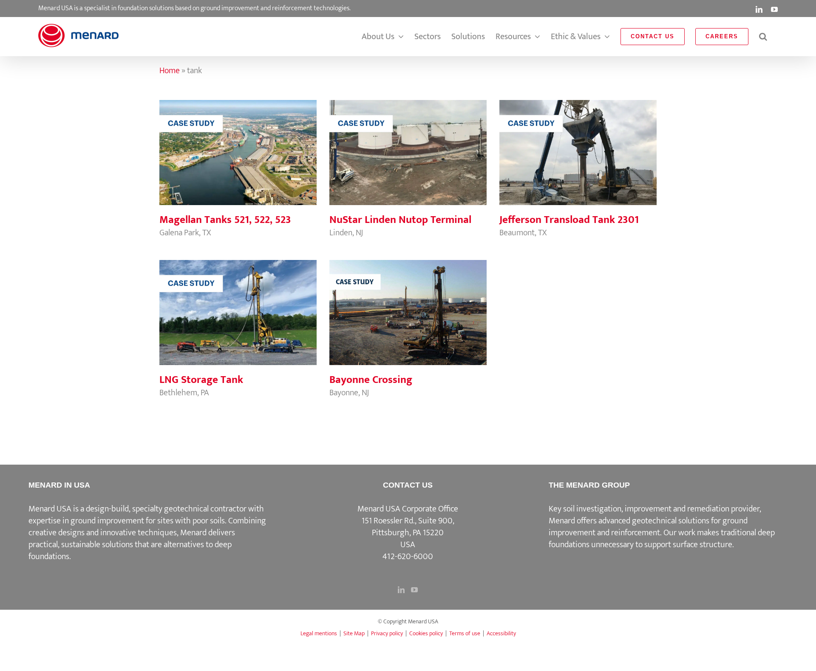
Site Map (354, 633)
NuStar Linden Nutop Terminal (408, 143)
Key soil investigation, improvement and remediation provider (654, 509)
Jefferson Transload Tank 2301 (578, 143)
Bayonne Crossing (408, 303)
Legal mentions (318, 633)
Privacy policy (387, 633)
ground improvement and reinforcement (648, 527)
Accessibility (501, 633)
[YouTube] (414, 589)
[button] (763, 36)
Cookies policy (426, 633)
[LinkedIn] (401, 589)
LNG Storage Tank (238, 303)
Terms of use (464, 633)
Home (169, 70)
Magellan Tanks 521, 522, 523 (238, 143)
